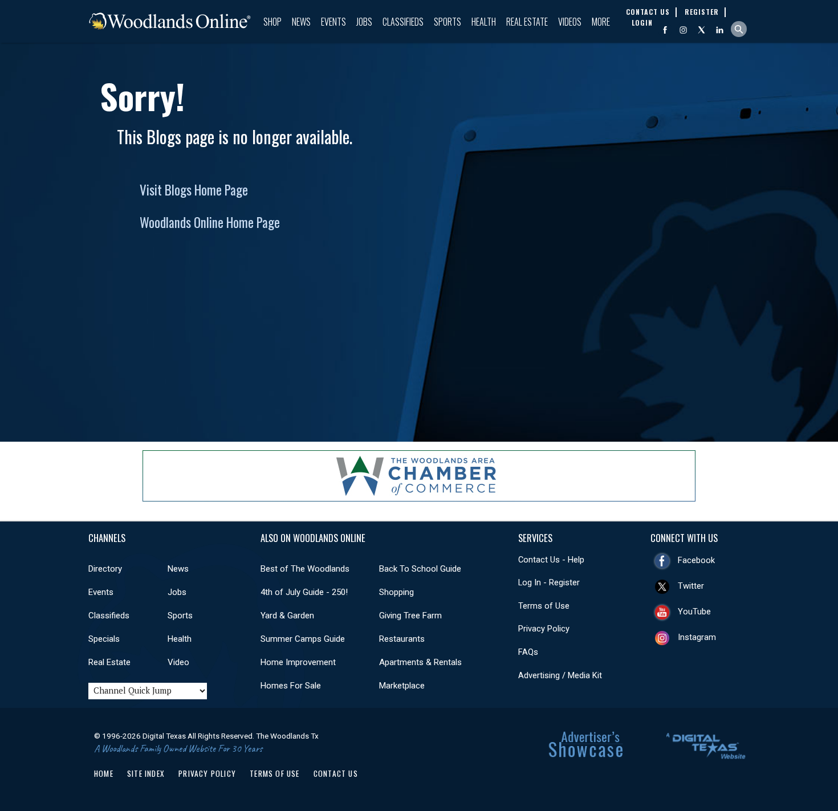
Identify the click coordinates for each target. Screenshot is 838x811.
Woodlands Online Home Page (210, 222)
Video (178, 662)
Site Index (146, 773)
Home (103, 773)
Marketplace (402, 685)
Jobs (364, 21)
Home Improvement (298, 662)
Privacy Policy (543, 628)
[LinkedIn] (720, 30)
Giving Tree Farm (410, 615)
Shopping (396, 592)
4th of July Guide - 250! (304, 592)
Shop (272, 21)
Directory (105, 569)
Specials (104, 639)
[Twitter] (701, 30)
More (601, 21)
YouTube (694, 611)
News (301, 21)
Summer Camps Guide (303, 639)
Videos (569, 21)
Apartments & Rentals (420, 662)
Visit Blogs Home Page (194, 189)
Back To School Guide (420, 569)
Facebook (696, 560)
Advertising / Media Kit (560, 675)
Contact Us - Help (551, 560)
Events (333, 21)
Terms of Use (543, 606)
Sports (447, 21)
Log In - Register (549, 582)
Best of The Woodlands (305, 569)
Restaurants (402, 639)
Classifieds (403, 21)
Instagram (697, 637)
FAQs (528, 652)
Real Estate (527, 21)
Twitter (691, 586)
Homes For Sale (291, 685)
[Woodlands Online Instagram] (683, 30)
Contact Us (336, 773)
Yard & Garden (287, 615)
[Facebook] (665, 30)
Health (483, 21)
